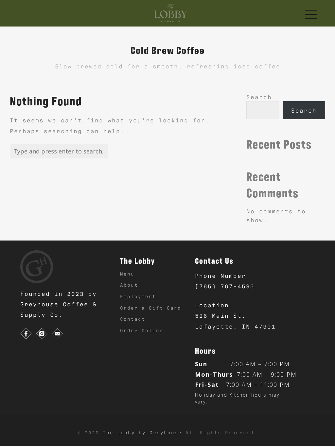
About (129, 284)
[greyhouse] (36, 265)
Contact (132, 318)
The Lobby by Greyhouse (144, 432)
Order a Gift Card (150, 307)
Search (259, 96)
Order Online (141, 330)
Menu (127, 273)
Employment (138, 296)
